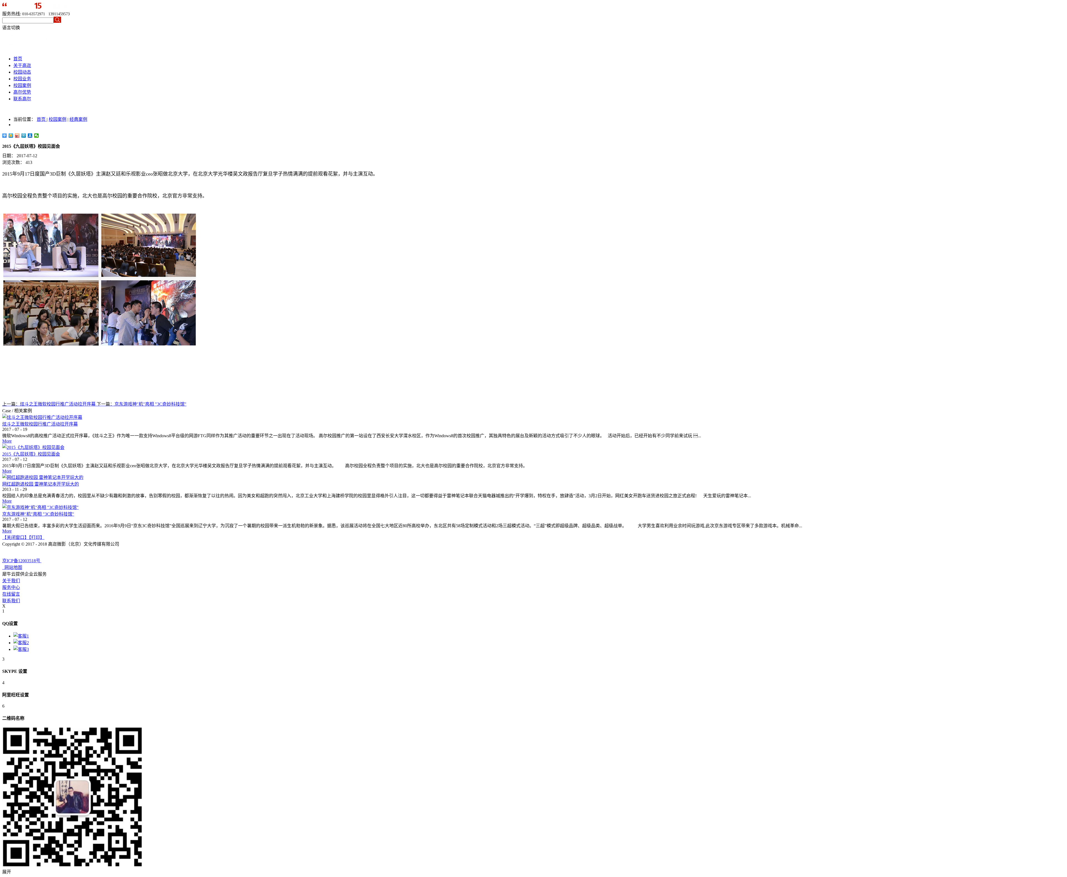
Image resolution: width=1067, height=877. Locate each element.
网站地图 (12, 567)
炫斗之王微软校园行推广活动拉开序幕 (40, 424)
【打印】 (36, 537)
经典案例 (78, 119)
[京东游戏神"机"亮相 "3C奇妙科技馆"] (40, 507)
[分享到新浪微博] (17, 135)
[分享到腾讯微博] (23, 135)
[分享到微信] (36, 135)
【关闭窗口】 (15, 537)
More (7, 441)
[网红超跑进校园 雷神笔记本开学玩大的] (42, 477)
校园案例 (57, 119)
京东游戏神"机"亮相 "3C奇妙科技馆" (38, 514)
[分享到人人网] (30, 135)
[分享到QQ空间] (11, 135)
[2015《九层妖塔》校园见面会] (33, 447)
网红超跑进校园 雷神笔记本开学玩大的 (40, 484)
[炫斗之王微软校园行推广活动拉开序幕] (42, 417)
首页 (17, 58)
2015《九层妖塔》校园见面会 (31, 454)
